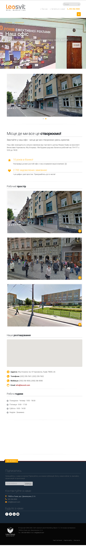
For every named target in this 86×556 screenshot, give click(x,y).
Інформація (19, 22)
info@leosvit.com (23, 385)
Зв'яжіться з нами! (58, 9)
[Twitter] (10, 514)
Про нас (44, 9)
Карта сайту (68, 540)
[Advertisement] (43, 437)
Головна (8, 22)
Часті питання (57, 540)
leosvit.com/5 (18, 44)
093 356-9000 (74, 9)
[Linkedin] (14, 514)
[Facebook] (6, 514)
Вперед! (28, 484)
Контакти (77, 540)
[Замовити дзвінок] (68, 9)
